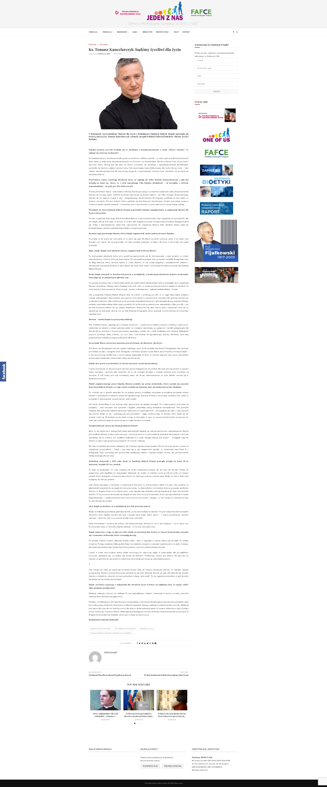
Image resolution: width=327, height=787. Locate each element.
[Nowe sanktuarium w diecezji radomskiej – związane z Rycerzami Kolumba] (105, 700)
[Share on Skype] (153, 643)
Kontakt (186, 32)
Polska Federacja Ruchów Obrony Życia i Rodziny (110, 633)
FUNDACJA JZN (103, 54)
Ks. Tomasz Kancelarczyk (125, 629)
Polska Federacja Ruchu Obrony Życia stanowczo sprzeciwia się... (172, 714)
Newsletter (147, 32)
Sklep (176, 32)
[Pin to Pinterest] (142, 643)
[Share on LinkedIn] (145, 643)
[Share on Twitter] (140, 643)
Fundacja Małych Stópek (100, 629)
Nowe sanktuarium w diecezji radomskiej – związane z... (105, 714)
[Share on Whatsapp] (150, 643)
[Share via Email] (155, 643)
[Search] (237, 32)
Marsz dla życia (146, 629)
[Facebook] (233, 32)
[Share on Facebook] (137, 643)
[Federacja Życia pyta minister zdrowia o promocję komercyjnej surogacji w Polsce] (138, 700)
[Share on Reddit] (147, 643)
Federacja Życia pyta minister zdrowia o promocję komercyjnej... (139, 714)
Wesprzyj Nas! (162, 32)
